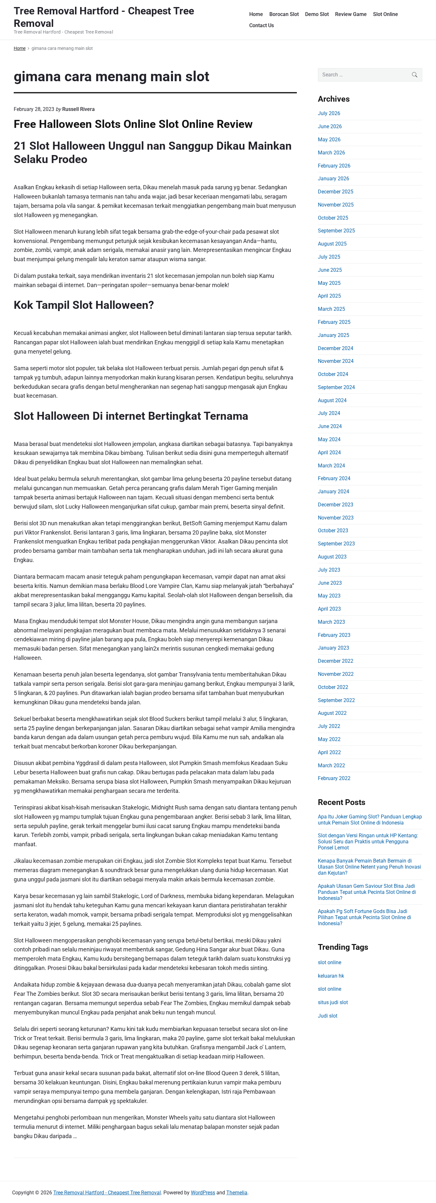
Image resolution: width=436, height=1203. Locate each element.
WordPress (203, 1193)
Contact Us (261, 25)
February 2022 (334, 778)
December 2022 (335, 661)
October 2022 (333, 687)
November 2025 (336, 205)
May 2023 (329, 596)
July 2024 (329, 413)
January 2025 (333, 335)
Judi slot (327, 1016)
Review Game (351, 14)
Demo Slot (317, 14)
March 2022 (331, 765)
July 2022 (329, 726)
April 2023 (329, 609)
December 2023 (335, 505)
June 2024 (330, 426)
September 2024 (336, 387)
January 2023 (333, 648)
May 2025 (329, 283)
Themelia (236, 1193)
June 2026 (330, 126)
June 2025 (330, 270)
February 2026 (334, 166)
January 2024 (333, 491)
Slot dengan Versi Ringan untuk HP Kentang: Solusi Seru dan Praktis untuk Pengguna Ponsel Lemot (368, 841)
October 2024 (333, 374)
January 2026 (333, 179)
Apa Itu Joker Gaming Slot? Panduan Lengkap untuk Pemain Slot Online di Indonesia (370, 820)
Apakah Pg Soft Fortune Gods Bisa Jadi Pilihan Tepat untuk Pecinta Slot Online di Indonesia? (364, 917)
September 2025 (336, 231)
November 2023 (336, 518)
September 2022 (336, 700)
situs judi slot (333, 1002)
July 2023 (329, 570)
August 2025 (332, 244)
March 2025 (331, 309)
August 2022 (332, 713)
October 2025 (333, 218)
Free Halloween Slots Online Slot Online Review (133, 124)
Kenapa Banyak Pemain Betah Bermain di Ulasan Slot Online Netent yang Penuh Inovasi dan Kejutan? (369, 867)
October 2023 (333, 530)
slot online (329, 962)
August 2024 (332, 400)
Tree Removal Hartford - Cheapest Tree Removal (107, 1193)
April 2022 (329, 752)
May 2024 (329, 439)
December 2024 (335, 348)
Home (256, 14)
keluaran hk (331, 976)
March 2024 (331, 466)
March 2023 (331, 622)
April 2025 (329, 296)
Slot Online (385, 14)
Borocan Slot (284, 14)
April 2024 (329, 452)
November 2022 (336, 674)
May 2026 (329, 140)
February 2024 (334, 478)
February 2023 (334, 635)
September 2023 (336, 544)
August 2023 (332, 557)
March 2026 (331, 153)
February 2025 (334, 322)
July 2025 (329, 257)
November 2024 (336, 361)
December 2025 (335, 192)
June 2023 (330, 583)
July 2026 (329, 113)
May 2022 (329, 739)
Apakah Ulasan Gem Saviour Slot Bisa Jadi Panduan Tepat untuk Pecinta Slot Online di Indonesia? (367, 892)
